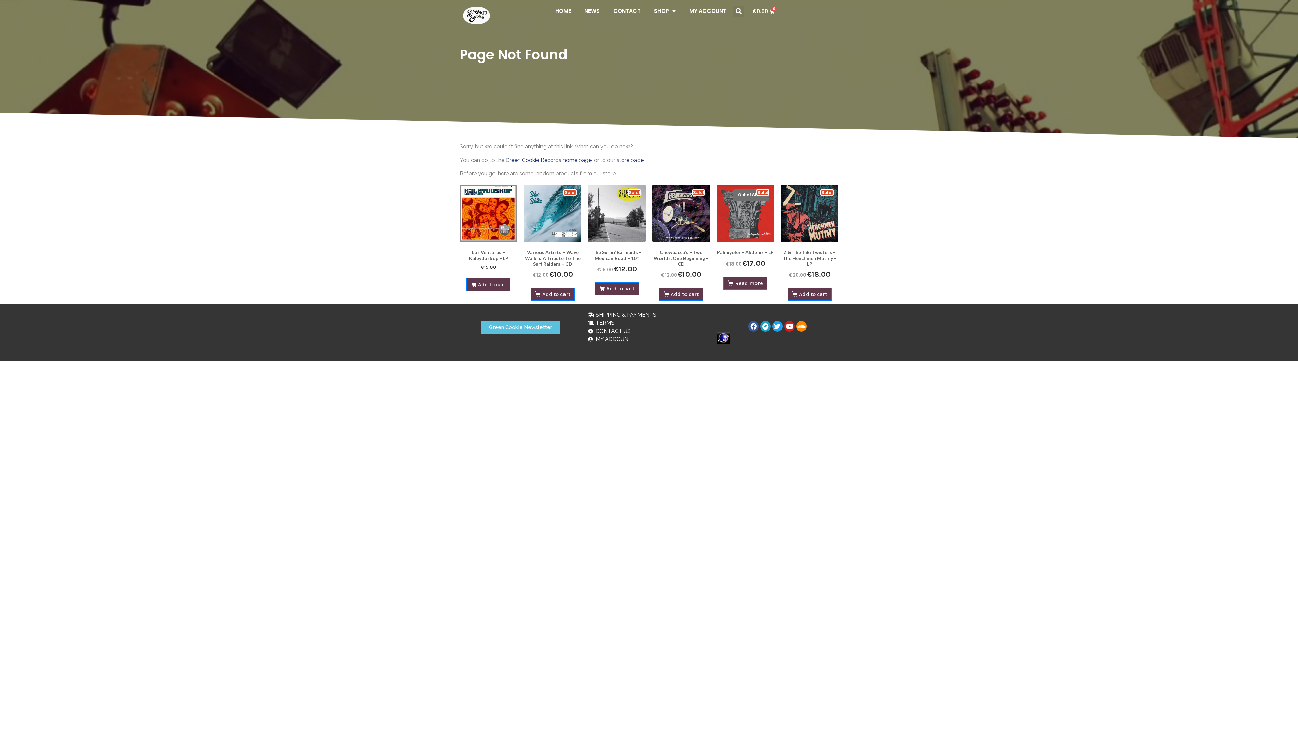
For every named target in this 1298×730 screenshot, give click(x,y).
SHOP (661, 11)
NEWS (592, 11)
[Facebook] (753, 326)
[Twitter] (777, 326)
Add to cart (492, 284)
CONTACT (627, 11)
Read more (749, 283)
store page (630, 160)
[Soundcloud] (801, 326)
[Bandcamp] (765, 326)
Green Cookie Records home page (549, 160)
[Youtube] (789, 326)
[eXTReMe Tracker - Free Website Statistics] (723, 337)
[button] (738, 11)
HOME (563, 11)
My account (707, 11)
